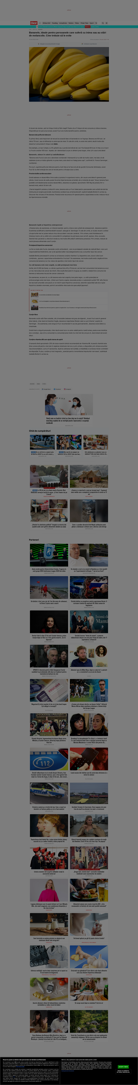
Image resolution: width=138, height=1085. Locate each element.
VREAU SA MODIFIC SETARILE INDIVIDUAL (123, 1071)
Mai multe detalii (20, 1066)
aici (14, 1076)
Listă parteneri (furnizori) (67, 1070)
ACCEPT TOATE (123, 1066)
